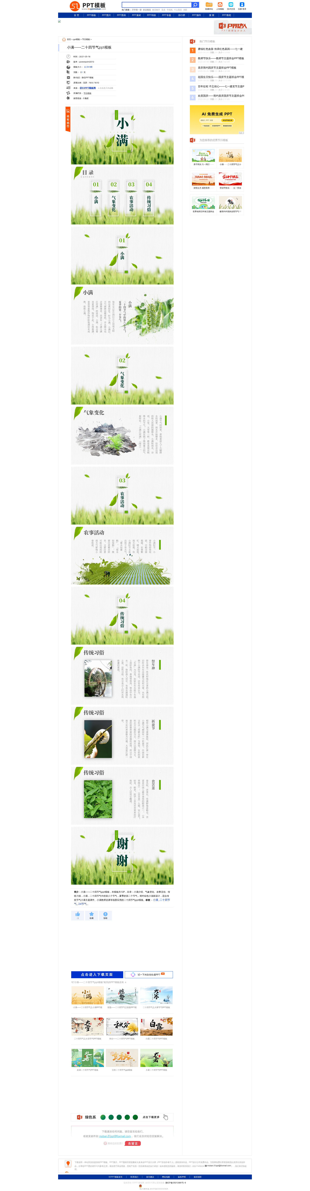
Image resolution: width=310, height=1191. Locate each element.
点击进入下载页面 (97, 974)
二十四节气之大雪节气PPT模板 (87, 1038)
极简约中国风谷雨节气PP (230, 211)
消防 (185, 10)
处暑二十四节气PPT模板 (87, 1070)
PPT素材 (136, 15)
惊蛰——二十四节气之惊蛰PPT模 (122, 1007)
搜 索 (211, 15)
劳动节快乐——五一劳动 (230, 188)
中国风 (170, 10)
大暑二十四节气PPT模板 (156, 1070)
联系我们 (134, 1177)
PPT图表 (121, 15)
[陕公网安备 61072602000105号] (155, 1186)
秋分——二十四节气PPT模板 (122, 1038)
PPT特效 (151, 15)
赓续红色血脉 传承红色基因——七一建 (220, 48)
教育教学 (156, 10)
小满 (155, 899)
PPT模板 (91, 15)
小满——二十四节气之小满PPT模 (87, 1007)
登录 (244, 9)
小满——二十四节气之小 (230, 164)
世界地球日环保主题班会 (203, 211)
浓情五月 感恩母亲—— (203, 188)
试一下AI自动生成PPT (149, 974)
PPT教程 (226, 15)
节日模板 (86, 39)
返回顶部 (198, 1177)
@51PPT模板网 (88, 87)
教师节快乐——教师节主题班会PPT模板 (221, 58)
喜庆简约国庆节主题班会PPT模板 (217, 67)
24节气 (82, 903)
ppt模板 (76, 39)
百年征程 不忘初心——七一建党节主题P (221, 86)
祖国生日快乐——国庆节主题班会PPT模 (221, 77)
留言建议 (150, 1177)
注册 (240, 9)
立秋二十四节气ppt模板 (122, 1070)
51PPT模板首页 (115, 1177)
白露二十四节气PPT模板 (156, 1038)
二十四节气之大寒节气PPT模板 (156, 1007)
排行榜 (181, 15)
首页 (69, 39)
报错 (105, 918)
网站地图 (166, 1177)
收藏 (91, 918)
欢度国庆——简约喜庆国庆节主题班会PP (221, 95)
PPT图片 (106, 15)
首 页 (76, 15)
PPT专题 (166, 15)
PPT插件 (196, 15)
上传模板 (220, 9)
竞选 (163, 10)
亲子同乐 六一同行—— (203, 164)
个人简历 (178, 10)
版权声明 (182, 1177)
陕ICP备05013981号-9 (175, 1182)
